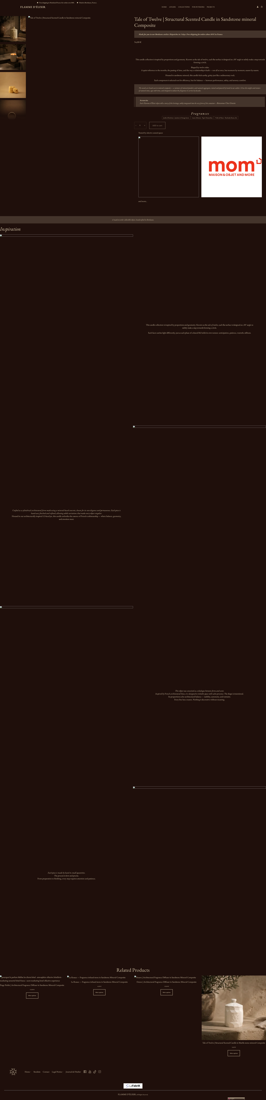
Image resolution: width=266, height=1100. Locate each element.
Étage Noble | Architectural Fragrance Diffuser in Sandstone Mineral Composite (32, 985)
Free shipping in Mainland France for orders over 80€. (28, 3)
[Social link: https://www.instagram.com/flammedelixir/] (100, 1071)
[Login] (258, 7)
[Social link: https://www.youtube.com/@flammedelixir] (90, 1071)
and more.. (142, 201)
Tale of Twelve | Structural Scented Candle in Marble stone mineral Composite (233, 1042)
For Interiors (198, 7)
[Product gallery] (80, 68)
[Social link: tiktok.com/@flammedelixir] (95, 1071)
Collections (184, 7)
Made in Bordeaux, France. (59, 3)
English (232, 1098)
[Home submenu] (30, 1071)
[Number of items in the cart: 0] (262, 7)
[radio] (176, 117)
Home (164, 7)
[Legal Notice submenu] (62, 1071)
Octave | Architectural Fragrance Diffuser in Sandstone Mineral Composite (166, 982)
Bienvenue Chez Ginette (226, 103)
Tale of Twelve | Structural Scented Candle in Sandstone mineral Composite (195, 22)
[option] (13, 57)
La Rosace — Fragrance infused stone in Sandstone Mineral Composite (99, 982)
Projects (211, 7)
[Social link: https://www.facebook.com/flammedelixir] (85, 1071)
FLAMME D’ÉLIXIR (127, 1094)
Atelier (172, 7)
